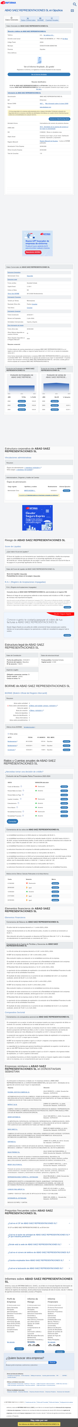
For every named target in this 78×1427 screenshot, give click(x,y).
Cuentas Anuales (11, 1377)
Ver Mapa (65, 39)
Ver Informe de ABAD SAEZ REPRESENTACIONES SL (39, 1424)
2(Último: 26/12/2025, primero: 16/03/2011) (43, 706)
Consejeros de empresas (13, 1375)
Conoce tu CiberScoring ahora (59, 119)
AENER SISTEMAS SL (14, 1117)
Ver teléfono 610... (49, 35)
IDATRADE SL (12, 1142)
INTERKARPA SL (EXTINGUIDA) (17, 1198)
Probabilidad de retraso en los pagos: (20, 576)
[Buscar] (75, 4)
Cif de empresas (25, 1375)
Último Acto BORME (13, 294)
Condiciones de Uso (30, 1402)
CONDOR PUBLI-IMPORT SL (16, 1189)
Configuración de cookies (66, 1402)
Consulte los (38, 495)
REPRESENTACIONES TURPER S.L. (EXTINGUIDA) (23, 1177)
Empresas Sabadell (12, 1391)
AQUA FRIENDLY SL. (14, 1152)
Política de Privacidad (42, 1402)
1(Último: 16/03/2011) (36, 710)
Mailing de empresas (36, 1375)
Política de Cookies (54, 1402)
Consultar (34, 304)
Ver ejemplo (11, 1342)
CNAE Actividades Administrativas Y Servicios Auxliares (21, 1385)
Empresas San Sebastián (63, 1391)
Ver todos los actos (29, 727)
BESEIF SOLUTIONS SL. (15, 1164)
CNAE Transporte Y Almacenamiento (46, 1383)
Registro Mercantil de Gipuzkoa (49, 141)
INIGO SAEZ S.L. (13, 1129)
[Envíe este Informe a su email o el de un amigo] (72, 10)
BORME (65, 1375)
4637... (42, 103)
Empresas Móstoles (23, 1391)
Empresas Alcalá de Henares (37, 1391)
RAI (57, 1375)
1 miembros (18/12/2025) (24, 470)
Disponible (30, 276)
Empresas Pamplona (51, 1391)
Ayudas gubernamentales (48, 1375)
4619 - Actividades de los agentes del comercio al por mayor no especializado (54, 128)
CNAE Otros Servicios (61, 1383)
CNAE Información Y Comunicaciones (45, 1385)
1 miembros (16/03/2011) (32, 468)
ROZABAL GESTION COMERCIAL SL (19, 1092)
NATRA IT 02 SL (12, 1104)
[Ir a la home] (8, 2)
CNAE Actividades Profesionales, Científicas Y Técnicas (21, 1383)
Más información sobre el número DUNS (56, 103)
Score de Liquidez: (13, 574)
